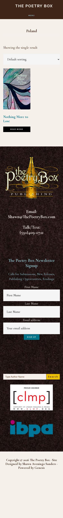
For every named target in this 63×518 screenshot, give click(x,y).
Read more (16, 129)
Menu (31, 15)
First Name (31, 287)
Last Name (31, 304)
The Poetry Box (34, 6)
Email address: (31, 320)
